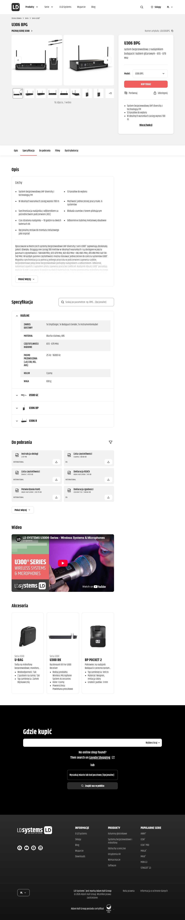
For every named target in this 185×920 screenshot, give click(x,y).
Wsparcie (79, 850)
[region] (63, 60)
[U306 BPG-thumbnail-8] (99, 93)
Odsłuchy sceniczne (117, 848)
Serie (26, 18)
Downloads (80, 856)
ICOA (143, 839)
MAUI (143, 856)
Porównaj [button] (133, 92)
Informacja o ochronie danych (154, 890)
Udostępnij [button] (163, 92)
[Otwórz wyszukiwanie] (142, 7)
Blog (77, 844)
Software (112, 865)
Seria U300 (36, 18)
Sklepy (78, 839)
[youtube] (26, 848)
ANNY (143, 833)
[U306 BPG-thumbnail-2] (29, 93)
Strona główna (17, 18)
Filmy (57, 150)
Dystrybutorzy (71, 150)
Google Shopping (99, 757)
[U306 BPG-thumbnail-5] (64, 93)
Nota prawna (129, 890)
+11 (110, 93)
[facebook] (19, 848)
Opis (16, 150)
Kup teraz (146, 84)
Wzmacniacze (114, 859)
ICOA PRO (145, 844)
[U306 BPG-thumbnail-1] (16, 93)
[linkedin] (40, 848)
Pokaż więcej (24, 279)
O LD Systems (81, 833)
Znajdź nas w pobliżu (94, 785)
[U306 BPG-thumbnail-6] (76, 93)
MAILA (144, 850)
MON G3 (144, 861)
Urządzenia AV (114, 854)
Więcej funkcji (145, 125)
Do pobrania (44, 150)
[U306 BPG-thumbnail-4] (52, 93)
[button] (32, 7)
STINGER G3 (146, 867)
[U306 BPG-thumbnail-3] (41, 93)
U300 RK (55, 660)
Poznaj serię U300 (20, 30)
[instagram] (33, 848)
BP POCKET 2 (93, 660)
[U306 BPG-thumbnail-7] (87, 93)
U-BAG (19, 660)
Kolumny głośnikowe (117, 833)
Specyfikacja (29, 150)
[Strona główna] (16, 7)
